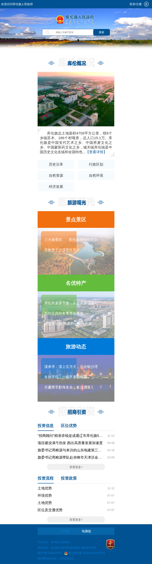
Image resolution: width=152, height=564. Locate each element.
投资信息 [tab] (46, 425)
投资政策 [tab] (69, 478)
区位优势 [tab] (69, 425)
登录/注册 (135, 4)
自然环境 (96, 175)
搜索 (101, 32)
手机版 (65, 531)
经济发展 (56, 187)
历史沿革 (56, 164)
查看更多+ (76, 467)
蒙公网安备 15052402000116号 (86, 553)
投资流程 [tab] (46, 478)
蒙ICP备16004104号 (50, 553)
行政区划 (96, 164)
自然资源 (56, 175)
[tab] (146, 4)
